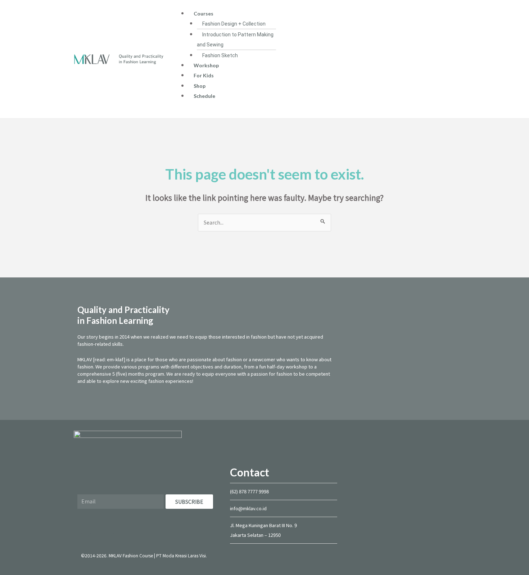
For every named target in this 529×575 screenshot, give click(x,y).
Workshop (206, 65)
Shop (199, 86)
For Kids (204, 75)
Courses (203, 13)
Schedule (204, 96)
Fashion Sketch (220, 55)
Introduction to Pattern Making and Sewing (235, 39)
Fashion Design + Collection (234, 24)
